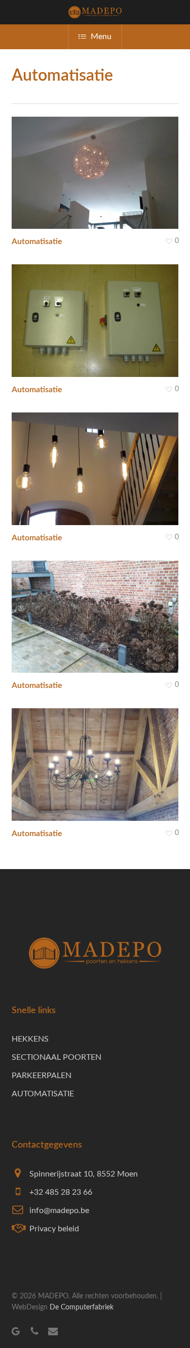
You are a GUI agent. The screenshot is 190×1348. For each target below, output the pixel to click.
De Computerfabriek (81, 1307)
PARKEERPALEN (41, 1076)
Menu (101, 36)
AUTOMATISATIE (43, 1094)
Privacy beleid (54, 1229)
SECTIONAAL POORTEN (56, 1057)
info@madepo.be (59, 1210)
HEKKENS (30, 1039)
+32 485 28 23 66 (60, 1192)
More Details (97, 313)
